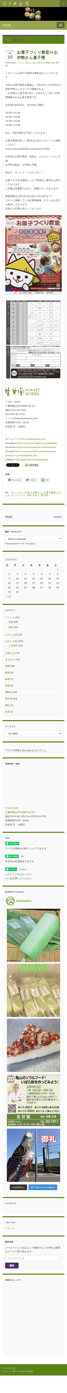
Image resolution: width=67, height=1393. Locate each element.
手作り (36, 495)
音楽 (7, 711)
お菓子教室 (50, 492)
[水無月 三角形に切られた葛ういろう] (33, 1045)
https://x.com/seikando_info (22, 455)
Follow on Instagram (44, 1187)
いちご (12, 492)
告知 (53, 62)
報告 (11, 627)
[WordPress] (27, 2)
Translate (30, 543)
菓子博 (44, 495)
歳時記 (8, 692)
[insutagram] (4, 2)
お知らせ (41, 62)
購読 (11, 1265)
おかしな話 (11, 634)
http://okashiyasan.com (32, 438)
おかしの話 (30, 62)
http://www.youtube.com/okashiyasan (35, 451)
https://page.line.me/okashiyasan (30, 459)
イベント (20, 62)
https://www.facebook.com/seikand (35, 447)
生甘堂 (7, 25)
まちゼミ (10, 659)
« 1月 (8, 596)
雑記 (7, 705)
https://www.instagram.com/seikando (37, 442)
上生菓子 (13, 645)
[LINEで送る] (31, 464)
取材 (7, 685)
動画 (7, 672)
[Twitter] (15, 2)
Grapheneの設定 (25, 1371)
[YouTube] (21, 2)
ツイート (10, 1228)
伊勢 (29, 495)
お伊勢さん (37, 492)
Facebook (10, 1203)
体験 (48, 62)
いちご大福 (24, 492)
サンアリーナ (18, 495)
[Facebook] (9, 2)
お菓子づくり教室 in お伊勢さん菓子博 (37, 55)
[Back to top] (59, 1385)
